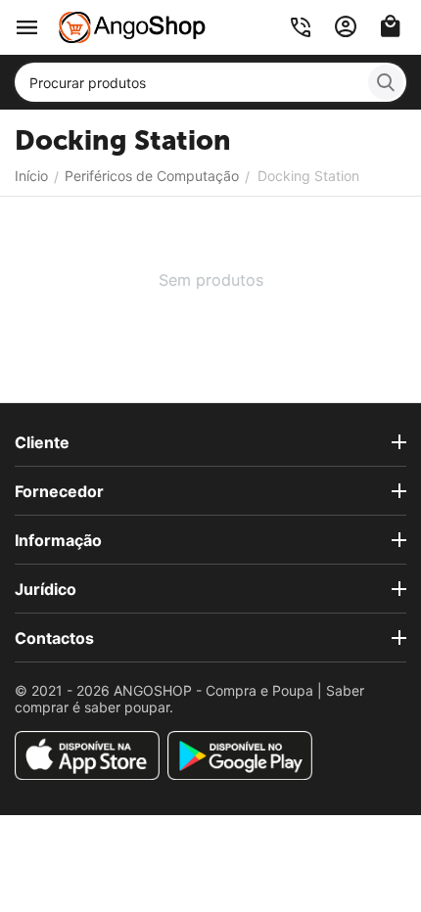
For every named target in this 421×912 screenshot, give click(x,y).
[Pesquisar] (385, 82)
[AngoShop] (132, 26)
